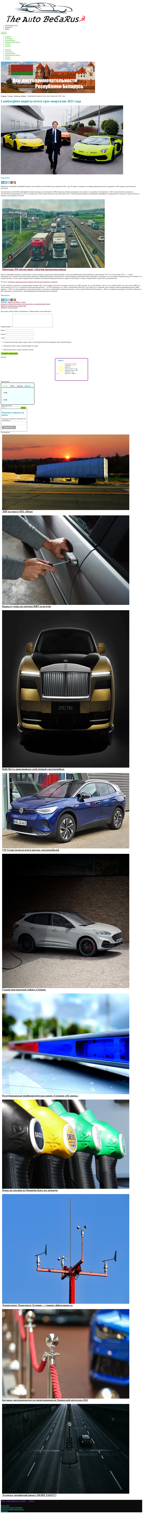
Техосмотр (8, 38)
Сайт (2, 338)
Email (3, 334)
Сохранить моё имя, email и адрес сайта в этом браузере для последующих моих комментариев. (37, 342)
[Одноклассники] (8, 182)
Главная (8, 36)
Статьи (7, 44)
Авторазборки (10, 40)
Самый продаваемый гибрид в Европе (24, 989)
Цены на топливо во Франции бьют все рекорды (30, 1190)
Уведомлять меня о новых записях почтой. (18, 350)
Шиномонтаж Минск (12, 42)
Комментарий (6, 327)
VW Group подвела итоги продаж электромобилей (30, 850)
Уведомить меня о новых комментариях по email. (20, 346)
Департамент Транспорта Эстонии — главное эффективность (37, 1305)
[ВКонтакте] (2, 182)
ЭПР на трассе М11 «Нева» (17, 511)
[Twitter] (5, 182)
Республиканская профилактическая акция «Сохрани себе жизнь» (40, 1095)
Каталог (8, 46)
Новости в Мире (20, 96)
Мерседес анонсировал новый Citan (13, 306)
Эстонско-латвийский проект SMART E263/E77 (29, 1495)
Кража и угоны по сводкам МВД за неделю (26, 606)
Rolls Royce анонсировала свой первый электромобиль (33, 769)
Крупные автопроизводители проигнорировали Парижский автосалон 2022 (45, 1400)
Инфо (7, 29)
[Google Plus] (14, 182)
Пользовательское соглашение (11, 1507)
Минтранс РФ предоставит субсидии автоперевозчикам (34, 269)
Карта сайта (5, 1506)
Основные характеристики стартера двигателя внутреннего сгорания (32, 282)
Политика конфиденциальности (12, 1509)
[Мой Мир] (11, 182)
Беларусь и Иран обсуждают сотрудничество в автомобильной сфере (25, 304)
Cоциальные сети (11, 25)
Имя (3, 330)
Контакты (8, 27)
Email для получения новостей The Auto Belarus (14, 419)
